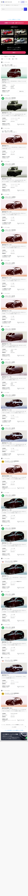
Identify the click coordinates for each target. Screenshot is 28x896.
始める (14, 52)
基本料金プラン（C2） (7, 410)
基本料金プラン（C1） (7, 211)
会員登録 (22, 1)
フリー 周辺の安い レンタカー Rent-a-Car (11, 5)
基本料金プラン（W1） (7, 510)
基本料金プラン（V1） (7, 344)
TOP (2, 5)
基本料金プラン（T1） (7, 112)
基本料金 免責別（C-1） (7, 476)
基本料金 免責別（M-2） (7, 708)
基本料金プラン (5, 79)
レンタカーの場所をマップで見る (14, 19)
